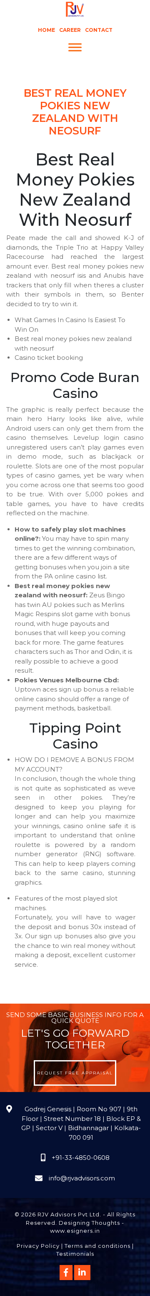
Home (46, 30)
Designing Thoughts (89, 1222)
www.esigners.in (75, 1230)
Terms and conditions (97, 1245)
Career (70, 30)
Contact (98, 30)
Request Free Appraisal (75, 1073)
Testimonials (75, 1253)
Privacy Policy (38, 1245)
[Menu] (75, 48)
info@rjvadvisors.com (82, 1178)
